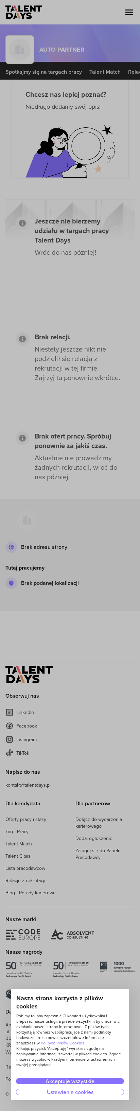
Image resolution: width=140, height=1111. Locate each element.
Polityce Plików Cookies (62, 1043)
